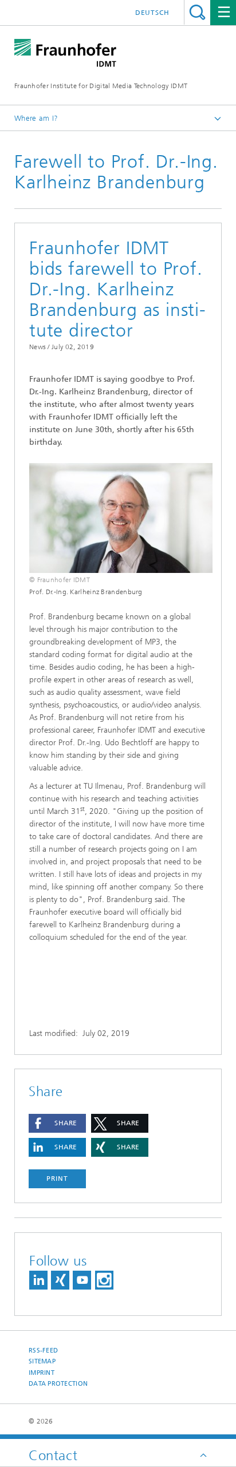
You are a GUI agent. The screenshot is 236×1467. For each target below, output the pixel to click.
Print (57, 1179)
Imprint (41, 1373)
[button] (57, 1123)
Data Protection (58, 1383)
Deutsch (152, 13)
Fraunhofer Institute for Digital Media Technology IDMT (100, 86)
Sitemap (42, 1361)
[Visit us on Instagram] (104, 1280)
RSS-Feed (43, 1350)
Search (197, 12)
